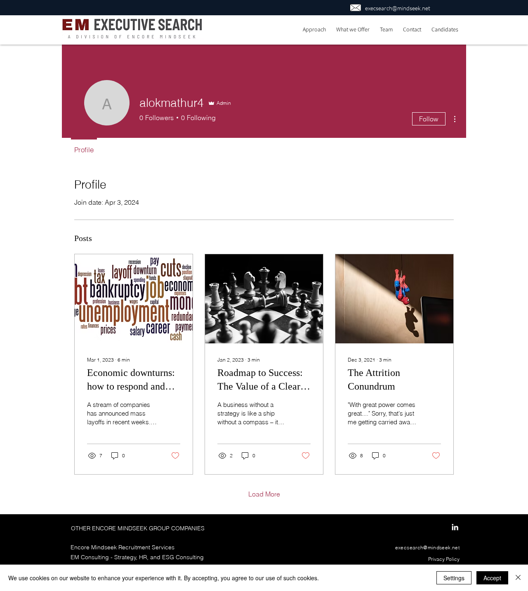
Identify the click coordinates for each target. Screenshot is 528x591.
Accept (492, 578)
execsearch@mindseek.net (397, 8)
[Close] (518, 577)
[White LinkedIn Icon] (455, 527)
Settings (453, 578)
